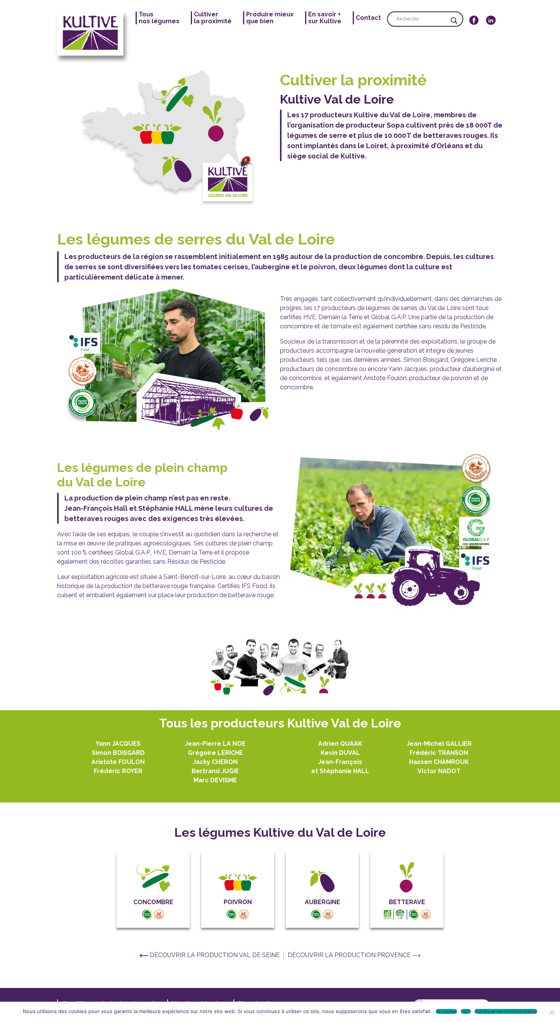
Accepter (446, 1011)
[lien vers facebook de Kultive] (474, 33)
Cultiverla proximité (213, 18)
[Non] (551, 1011)
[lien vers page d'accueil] (93, 33)
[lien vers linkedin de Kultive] (490, 33)
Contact (368, 17)
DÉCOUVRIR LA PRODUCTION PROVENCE (350, 955)
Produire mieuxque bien (270, 18)
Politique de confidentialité (506, 1011)
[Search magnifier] (454, 20)
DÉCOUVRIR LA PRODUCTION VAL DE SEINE (215, 955)
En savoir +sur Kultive (324, 18)
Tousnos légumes (159, 18)
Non (466, 1011)
